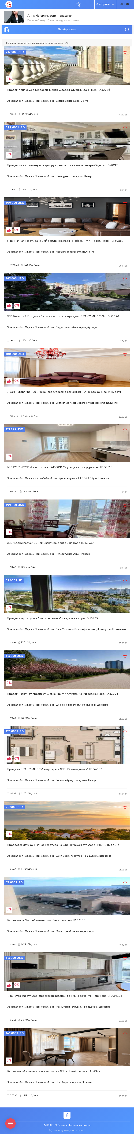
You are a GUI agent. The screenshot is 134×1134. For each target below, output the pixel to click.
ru (127, 4)
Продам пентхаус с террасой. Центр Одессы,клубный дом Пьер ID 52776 (58, 90)
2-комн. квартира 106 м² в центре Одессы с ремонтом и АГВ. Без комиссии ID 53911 (64, 392)
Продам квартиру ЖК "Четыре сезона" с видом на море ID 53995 (52, 618)
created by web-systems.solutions (69, 1130)
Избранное (78, 4)
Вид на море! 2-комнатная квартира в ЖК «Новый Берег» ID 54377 (53, 1071)
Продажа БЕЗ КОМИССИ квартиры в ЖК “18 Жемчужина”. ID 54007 (54, 769)
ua (122, 4)
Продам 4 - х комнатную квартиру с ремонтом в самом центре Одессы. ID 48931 (63, 165)
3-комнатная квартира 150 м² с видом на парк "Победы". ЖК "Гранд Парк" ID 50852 (65, 241)
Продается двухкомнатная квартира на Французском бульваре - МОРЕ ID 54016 (63, 845)
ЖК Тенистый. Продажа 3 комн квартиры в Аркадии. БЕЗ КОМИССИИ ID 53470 (63, 316)
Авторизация (105, 4)
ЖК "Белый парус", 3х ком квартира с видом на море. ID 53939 (50, 543)
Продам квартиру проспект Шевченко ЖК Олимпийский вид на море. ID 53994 (62, 694)
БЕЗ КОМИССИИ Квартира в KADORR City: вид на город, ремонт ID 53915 (59, 467)
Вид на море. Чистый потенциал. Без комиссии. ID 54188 (46, 920)
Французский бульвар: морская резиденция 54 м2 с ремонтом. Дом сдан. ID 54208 (64, 996)
